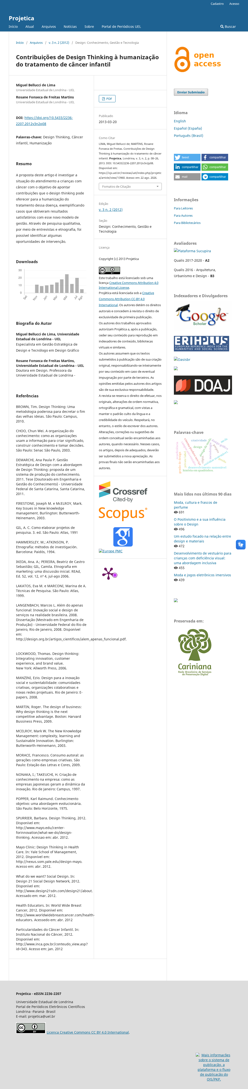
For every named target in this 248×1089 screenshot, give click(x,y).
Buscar (230, 26)
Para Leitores (183, 208)
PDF (109, 98)
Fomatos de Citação (116, 186)
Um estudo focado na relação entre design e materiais (202, 538)
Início (13, 26)
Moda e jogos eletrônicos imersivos (202, 575)
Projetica (21, 18)
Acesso (234, 3)
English (180, 121)
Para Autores (183, 215)
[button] (187, 157)
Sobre (89, 26)
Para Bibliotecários (187, 223)
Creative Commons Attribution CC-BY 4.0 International (126, 299)
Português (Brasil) (188, 135)
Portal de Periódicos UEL (121, 26)
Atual (29, 26)
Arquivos (49, 26)
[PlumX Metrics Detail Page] (108, 573)
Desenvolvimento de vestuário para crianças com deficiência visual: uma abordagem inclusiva (202, 558)
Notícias (70, 26)
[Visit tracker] (176, 601)
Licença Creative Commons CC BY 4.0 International (88, 1032)
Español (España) (188, 128)
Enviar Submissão (191, 92)
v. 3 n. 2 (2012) (59, 42)
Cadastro (217, 3)
